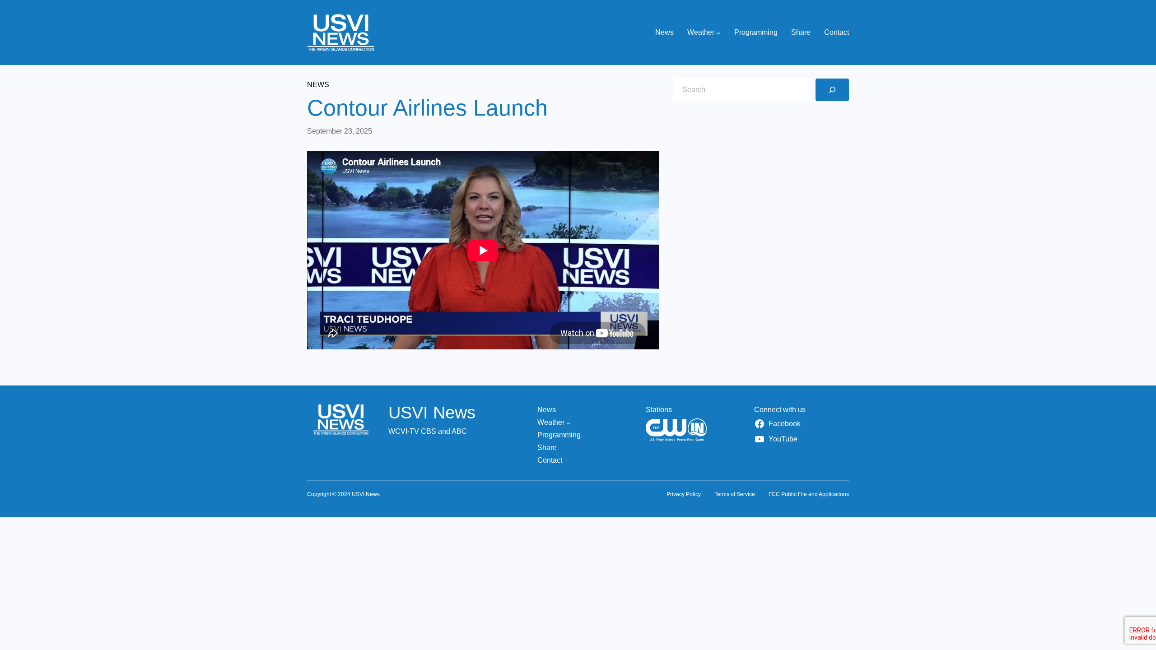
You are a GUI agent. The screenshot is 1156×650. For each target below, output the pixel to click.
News (318, 84)
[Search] (832, 90)
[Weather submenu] (718, 32)
